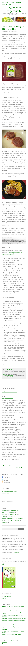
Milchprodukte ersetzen (7, 518)
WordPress (13, 640)
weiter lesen (16, 552)
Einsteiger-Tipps (15, 510)
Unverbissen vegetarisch (14, 9)
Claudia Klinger (11, 369)
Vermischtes (4, 522)
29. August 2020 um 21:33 (7, 398)
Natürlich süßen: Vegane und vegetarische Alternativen (14, 610)
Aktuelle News (5, 510)
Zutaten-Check (5, 495)
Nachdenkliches (19, 518)
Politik (3, 520)
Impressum (18, 2)
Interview (4, 516)
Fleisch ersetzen (10, 363)
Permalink (16, 363)
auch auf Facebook (13, 376)
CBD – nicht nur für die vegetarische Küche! (11, 624)
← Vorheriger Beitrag (7, 465)
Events (3, 512)
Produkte (10, 520)
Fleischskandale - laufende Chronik (9, 491)
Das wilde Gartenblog (6, 596)
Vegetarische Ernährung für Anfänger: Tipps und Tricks (14, 618)
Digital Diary (4, 598)
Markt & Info (12, 2)
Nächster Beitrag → (21, 467)
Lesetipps (11, 516)
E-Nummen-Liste (5, 493)
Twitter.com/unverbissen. (8, 375)
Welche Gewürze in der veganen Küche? (11, 626)
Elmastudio (4, 642)
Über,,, (10, 4)
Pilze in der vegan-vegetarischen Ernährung (11, 634)
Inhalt (7, 2)
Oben (3, 643)
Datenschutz (5, 4)
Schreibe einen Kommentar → (9, 392)
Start (3, 2)
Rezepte (17, 520)
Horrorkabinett (13, 514)
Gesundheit (4, 514)
